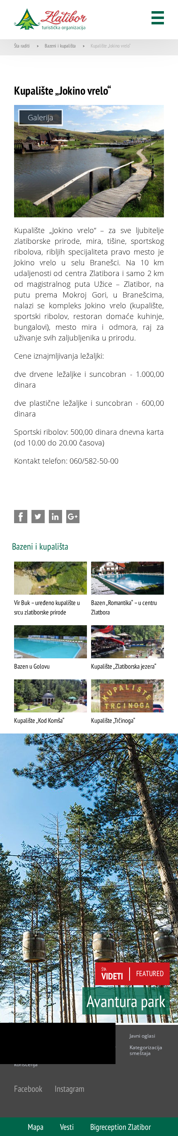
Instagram (69, 1088)
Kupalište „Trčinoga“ (113, 720)
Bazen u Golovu (32, 666)
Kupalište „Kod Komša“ (39, 720)
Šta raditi (22, 46)
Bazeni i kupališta (60, 46)
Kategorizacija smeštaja (146, 1050)
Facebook (28, 1088)
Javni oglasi (142, 1035)
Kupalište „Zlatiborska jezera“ (123, 666)
